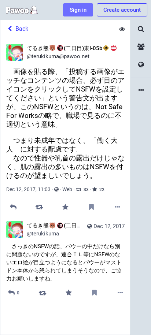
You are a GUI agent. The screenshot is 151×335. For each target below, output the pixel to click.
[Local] (141, 47)
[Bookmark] (91, 207)
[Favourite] (65, 207)
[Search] (141, 29)
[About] (141, 91)
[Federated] (141, 65)
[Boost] (39, 207)
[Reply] (13, 207)
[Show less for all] (122, 29)
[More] (117, 207)
